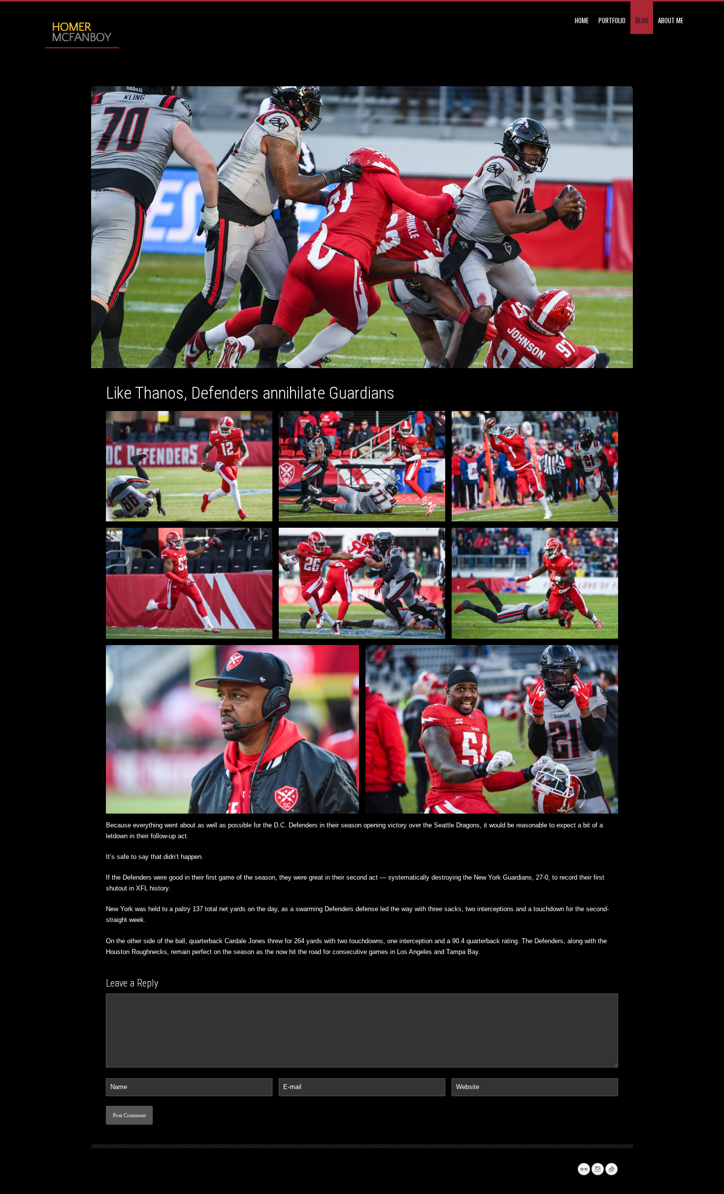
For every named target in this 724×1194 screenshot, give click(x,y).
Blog (641, 20)
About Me (670, 20)
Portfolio (611, 20)
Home (582, 20)
